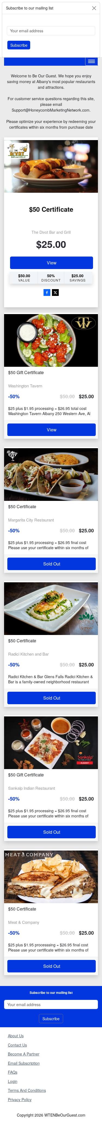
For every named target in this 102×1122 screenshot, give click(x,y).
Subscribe (18, 45)
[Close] (94, 8)
